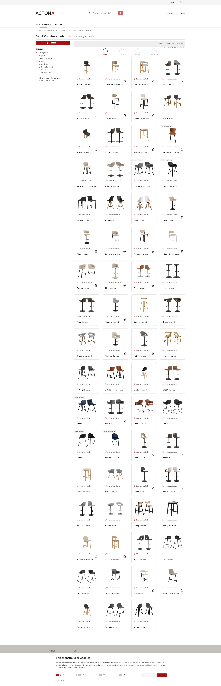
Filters (51, 43)
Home (55, 30)
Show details (61, 681)
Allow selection (148, 675)
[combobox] (102, 13)
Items (180, 44)
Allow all (161, 675)
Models (171, 44)
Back (39, 30)
